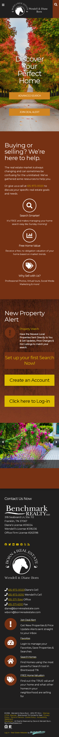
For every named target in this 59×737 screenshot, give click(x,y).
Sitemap (46, 713)
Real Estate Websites (19, 733)
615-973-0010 (16, 594)
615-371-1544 (15, 599)
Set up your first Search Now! (29, 360)
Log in (7, 733)
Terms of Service (17, 717)
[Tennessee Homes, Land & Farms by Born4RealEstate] (29, 8)
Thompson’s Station (17, 463)
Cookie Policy (30, 717)
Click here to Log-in (29, 401)
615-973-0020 (35, 186)
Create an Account (29, 380)
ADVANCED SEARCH (29, 95)
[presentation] (2, 442)
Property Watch (29, 329)
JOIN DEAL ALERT (29, 112)
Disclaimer (9, 721)
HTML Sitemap (10, 715)
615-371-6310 (15, 604)
